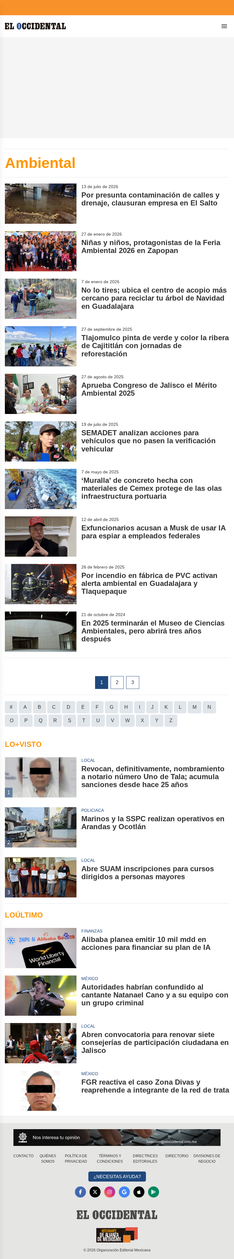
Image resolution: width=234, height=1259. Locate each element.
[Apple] (138, 1191)
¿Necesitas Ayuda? (117, 1176)
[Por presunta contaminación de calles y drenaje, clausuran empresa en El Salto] (40, 204)
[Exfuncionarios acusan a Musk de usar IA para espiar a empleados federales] (40, 536)
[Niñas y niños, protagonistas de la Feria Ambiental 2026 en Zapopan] (40, 251)
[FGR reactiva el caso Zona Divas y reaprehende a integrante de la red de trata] (40, 1091)
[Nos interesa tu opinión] (117, 1137)
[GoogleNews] (124, 1191)
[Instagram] (109, 1191)
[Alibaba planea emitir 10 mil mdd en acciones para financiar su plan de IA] (40, 948)
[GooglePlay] (153, 1191)
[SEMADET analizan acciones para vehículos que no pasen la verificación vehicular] (40, 441)
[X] (95, 1191)
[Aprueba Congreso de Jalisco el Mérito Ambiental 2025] (40, 394)
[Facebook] (80, 1191)
